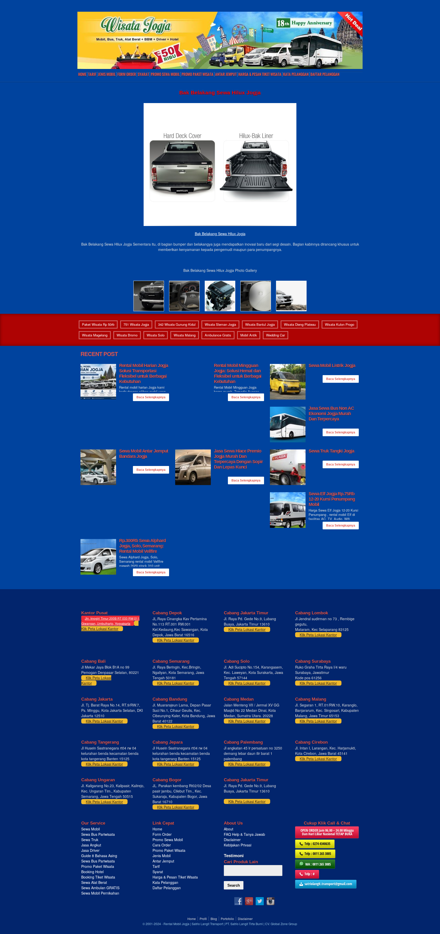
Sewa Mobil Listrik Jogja (332, 365)
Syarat (143, 74)
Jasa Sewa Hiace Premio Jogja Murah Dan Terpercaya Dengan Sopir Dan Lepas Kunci (238, 459)
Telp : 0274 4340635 (317, 843)
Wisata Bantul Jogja (260, 324)
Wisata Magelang (94, 335)
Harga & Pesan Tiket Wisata (259, 74)
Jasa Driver (90, 850)
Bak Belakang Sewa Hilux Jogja (220, 233)
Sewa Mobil (90, 828)
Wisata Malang (185, 335)
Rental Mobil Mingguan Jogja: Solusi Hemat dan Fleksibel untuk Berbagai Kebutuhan (238, 373)
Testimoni (234, 855)
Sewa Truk (90, 839)
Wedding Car (275, 335)
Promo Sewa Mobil (168, 839)
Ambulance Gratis (218, 335)
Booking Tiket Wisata (98, 877)
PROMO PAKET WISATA (197, 74)
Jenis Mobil (107, 74)
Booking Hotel (92, 871)
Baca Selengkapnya (151, 397)
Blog (214, 918)
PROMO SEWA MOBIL (165, 74)
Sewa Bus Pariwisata (98, 834)
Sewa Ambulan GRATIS (100, 887)
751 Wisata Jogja (136, 324)
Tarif (92, 74)
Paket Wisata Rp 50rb (98, 324)
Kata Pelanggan (296, 74)
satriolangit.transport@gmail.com (328, 883)
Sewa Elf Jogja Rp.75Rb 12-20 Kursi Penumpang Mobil (332, 499)
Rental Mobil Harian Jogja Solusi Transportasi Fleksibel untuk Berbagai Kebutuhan (143, 373)
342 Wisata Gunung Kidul (177, 324)
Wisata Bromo (127, 335)
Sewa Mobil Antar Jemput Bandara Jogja (143, 453)
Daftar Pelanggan (324, 74)
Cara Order (162, 844)
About (228, 828)
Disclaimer (232, 839)
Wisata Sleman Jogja (220, 324)
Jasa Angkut (91, 844)
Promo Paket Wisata (97, 866)
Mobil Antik (248, 335)
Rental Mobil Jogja (176, 924)
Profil (203, 918)
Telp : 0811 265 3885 (318, 853)
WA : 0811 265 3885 (318, 864)
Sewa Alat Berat (94, 882)
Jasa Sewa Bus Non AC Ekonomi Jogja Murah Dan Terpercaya (331, 413)
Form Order (126, 74)
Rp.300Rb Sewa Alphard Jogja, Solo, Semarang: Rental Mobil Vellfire (142, 546)
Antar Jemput (226, 74)
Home (82, 74)
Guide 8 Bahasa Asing (99, 855)
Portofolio (227, 918)
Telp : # (310, 873)
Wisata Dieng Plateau (300, 324)
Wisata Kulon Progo (339, 324)
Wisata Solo (155, 335)
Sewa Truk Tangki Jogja (331, 451)
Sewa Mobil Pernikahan (100, 893)
